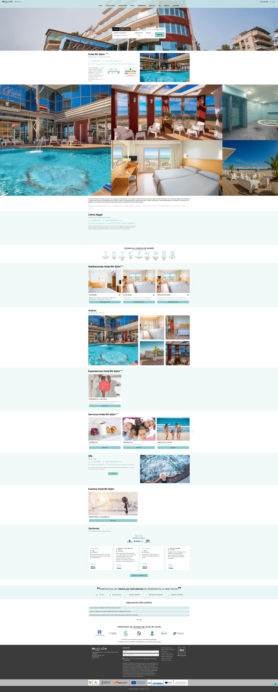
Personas (148, 33)
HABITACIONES (122, 5)
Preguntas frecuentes (167, 656)
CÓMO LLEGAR (110, 5)
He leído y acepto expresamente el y (140, 659)
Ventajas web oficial (166, 648)
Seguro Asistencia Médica (168, 649)
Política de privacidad (167, 655)
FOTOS (132, 5)
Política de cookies (166, 660)
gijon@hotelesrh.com (114, 61)
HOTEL (101, 5)
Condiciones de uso (166, 653)
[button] (192, 285)
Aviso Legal (146, 658)
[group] (90, 682)
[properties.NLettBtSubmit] (157, 655)
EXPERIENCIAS (142, 5)
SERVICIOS (152, 5)
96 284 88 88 (96, 61)
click (155, 639)
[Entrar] (270, 1)
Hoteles (116, 29)
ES (273, 2)
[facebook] (93, 659)
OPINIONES (176, 5)
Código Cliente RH (166, 658)
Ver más (139, 619)
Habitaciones (138, 33)
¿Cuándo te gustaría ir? (120, 33)
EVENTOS (166, 5)
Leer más (90, 208)
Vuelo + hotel (125, 29)
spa (160, 5)
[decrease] (136, 35)
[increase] (141, 35)
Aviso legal (164, 651)
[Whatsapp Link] (276, 684)
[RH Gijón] (7, 2)
